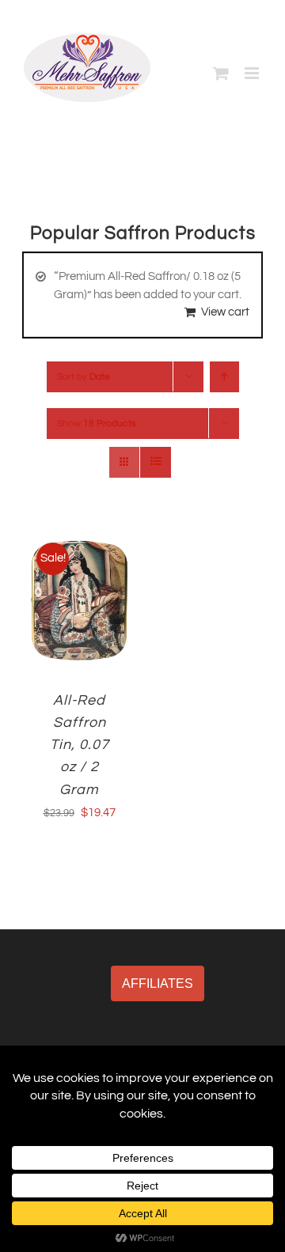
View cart (225, 312)
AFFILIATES (157, 983)
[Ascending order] (224, 377)
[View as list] (155, 462)
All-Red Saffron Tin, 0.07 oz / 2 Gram (79, 744)
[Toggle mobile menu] (253, 73)
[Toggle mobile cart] (221, 73)
